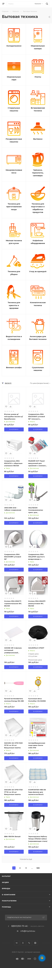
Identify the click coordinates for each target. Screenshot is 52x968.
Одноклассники (23, 942)
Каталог (6, 876)
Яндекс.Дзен (35, 942)
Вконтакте (16, 942)
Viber (29, 942)
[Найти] (47, 3)
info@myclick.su (27, 931)
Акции (5, 882)
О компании (8, 895)
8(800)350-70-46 (19, 926)
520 (38, 868)
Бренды (6, 888)
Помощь (6, 907)
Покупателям (9, 901)
